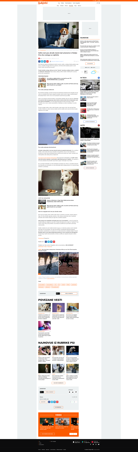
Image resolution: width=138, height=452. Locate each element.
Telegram (49, 246)
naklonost (47, 287)
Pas (59, 284)
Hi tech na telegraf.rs (90, 121)
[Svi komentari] (69, 392)
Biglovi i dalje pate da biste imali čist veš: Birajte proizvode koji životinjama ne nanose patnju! (89, 55)
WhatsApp (41, 246)
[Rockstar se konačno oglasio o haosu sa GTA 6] (83, 98)
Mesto (68, 284)
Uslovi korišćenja (50, 278)
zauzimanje (74, 284)
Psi (38, 50)
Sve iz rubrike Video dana (47, 433)
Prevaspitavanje (55, 287)
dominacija (41, 287)
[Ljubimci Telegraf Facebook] (93, 0)
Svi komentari (58, 407)
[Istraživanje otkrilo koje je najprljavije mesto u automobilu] (90, 132)
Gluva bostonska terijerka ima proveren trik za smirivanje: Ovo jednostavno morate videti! (90, 60)
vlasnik (63, 284)
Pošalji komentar (69, 293)
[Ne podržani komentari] (76, 392)
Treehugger (41, 238)
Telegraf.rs (41, 0)
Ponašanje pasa (43, 50)
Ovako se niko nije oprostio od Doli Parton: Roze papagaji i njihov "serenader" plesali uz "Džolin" (89, 42)
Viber (45, 246)
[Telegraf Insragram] (97, 0)
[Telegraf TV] (99, 0)
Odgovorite (43, 401)
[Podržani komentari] (73, 392)
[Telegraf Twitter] (95, 0)
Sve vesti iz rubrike (58, 382)
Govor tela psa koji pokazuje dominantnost (47, 157)
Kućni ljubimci (42, 284)
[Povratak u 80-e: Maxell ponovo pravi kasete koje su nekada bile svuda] (83, 110)
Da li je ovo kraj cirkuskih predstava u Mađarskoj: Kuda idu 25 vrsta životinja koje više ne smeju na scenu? (89, 50)
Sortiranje (70, 389)
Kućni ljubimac (50, 284)
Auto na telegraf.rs (90, 167)
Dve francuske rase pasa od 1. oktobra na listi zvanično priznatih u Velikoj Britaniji (90, 46)
